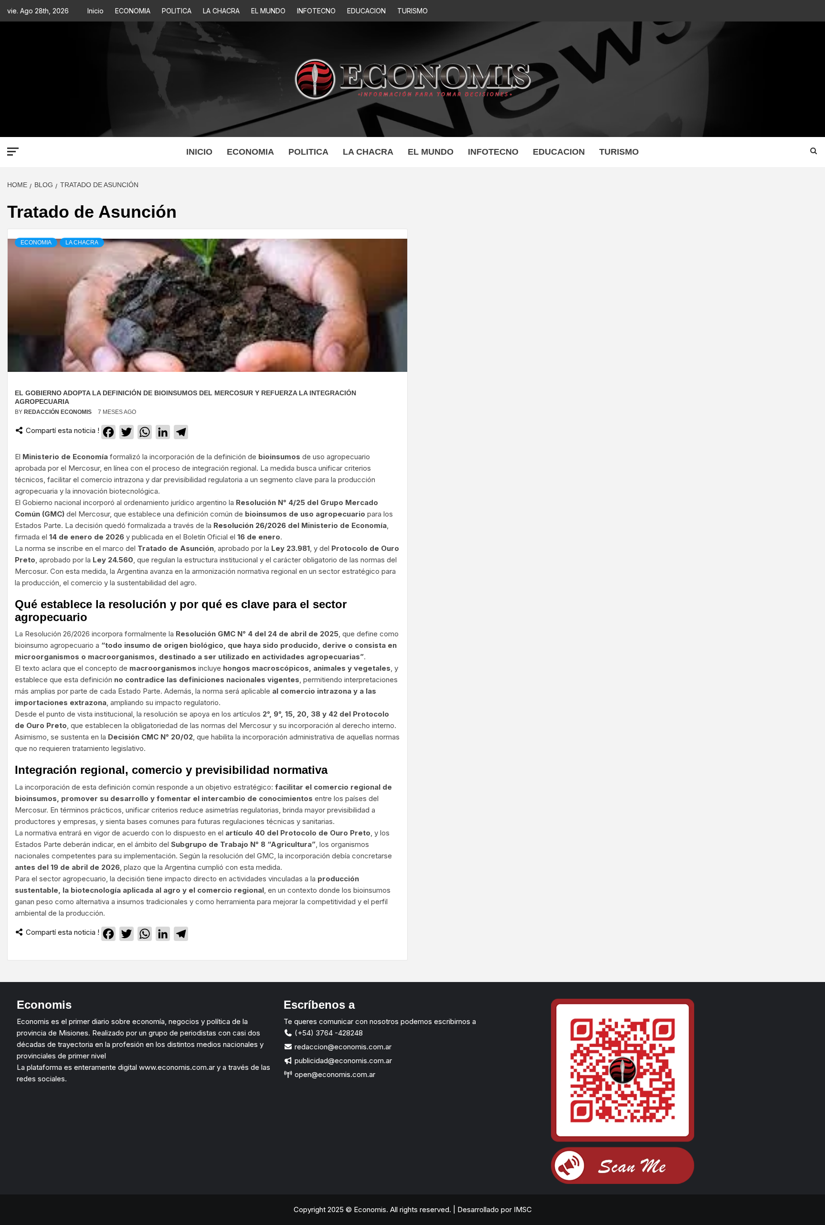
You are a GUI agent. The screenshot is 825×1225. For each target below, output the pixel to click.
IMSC (522, 1209)
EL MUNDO (268, 11)
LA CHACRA (221, 11)
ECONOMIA (132, 11)
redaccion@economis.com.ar (342, 1046)
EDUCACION (366, 11)
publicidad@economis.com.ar (342, 1060)
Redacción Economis (58, 412)
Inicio (95, 11)
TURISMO (412, 11)
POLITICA (176, 11)
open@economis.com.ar (334, 1074)
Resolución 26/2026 (249, 525)
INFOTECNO (316, 11)
